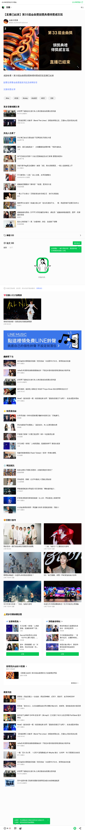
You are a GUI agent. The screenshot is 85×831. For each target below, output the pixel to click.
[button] (7, 828)
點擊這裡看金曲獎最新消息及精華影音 (20, 82)
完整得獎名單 (9, 89)
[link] (15, 828)
